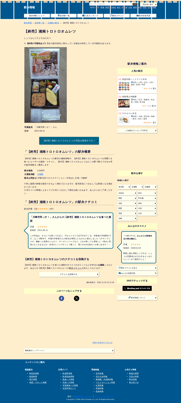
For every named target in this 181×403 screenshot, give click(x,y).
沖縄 (154, 7)
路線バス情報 (68, 379)
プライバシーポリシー (104, 396)
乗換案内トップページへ (35, 350)
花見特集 (99, 373)
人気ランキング (91, 16)
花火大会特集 (101, 376)
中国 (140, 7)
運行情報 (33, 379)
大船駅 (40, 174)
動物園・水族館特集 (104, 379)
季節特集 (95, 369)
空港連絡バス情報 (70, 385)
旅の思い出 (134, 382)
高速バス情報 (68, 382)
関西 (107, 7)
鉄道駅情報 (67, 373)
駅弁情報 (29, 7)
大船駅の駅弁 (53, 23)
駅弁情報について (138, 298)
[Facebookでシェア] (61, 298)
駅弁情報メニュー (37, 16)
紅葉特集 (99, 385)
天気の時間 (134, 376)
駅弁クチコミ (118, 16)
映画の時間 (134, 373)
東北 (119, 7)
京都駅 (134, 187)
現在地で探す (148, 4)
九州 (149, 7)
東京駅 (121, 187)
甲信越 (124, 7)
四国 (145, 7)
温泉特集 (99, 391)
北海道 (113, 7)
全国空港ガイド (69, 388)
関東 (102, 7)
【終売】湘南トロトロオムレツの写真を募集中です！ (69, 140)
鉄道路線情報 (68, 376)
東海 (135, 7)
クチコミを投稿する (68, 274)
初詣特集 (99, 388)
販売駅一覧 (65, 16)
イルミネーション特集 (105, 382)
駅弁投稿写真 (144, 16)
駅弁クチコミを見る (129, 268)
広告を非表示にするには (102, 343)
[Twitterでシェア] (76, 298)
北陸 (130, 7)
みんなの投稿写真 (128, 273)
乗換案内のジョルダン (82, 396)
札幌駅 (147, 187)
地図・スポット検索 (38, 382)
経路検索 (33, 376)
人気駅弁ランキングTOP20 (136, 131)
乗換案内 (29, 369)
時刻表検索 (34, 373)
